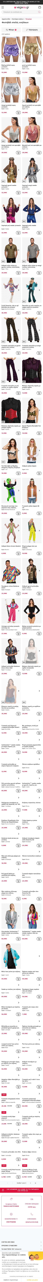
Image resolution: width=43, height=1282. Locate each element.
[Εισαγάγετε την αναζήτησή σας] (38, 12)
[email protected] (32, 1216)
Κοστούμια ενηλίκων (17, 19)
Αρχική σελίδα (6, 19)
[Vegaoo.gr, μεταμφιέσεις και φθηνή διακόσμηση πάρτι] (21, 7)
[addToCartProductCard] (18, 72)
